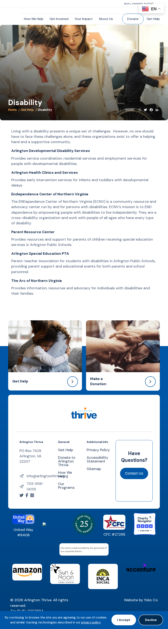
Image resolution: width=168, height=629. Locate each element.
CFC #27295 (114, 534)
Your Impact (84, 19)
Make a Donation (98, 381)
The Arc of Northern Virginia (36, 280)
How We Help (33, 19)
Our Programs (66, 486)
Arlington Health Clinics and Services (44, 172)
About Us (106, 19)
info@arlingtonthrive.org (47, 476)
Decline (151, 620)
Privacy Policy (98, 450)
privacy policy (91, 622)
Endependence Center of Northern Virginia (49, 194)
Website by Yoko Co (141, 600)
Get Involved (59, 19)
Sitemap (94, 469)
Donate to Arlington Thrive (66, 461)
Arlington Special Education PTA (40, 253)
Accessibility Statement (97, 460)
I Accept (123, 620)
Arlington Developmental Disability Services (50, 150)
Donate (132, 19)
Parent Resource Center (33, 231)
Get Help (153, 19)
